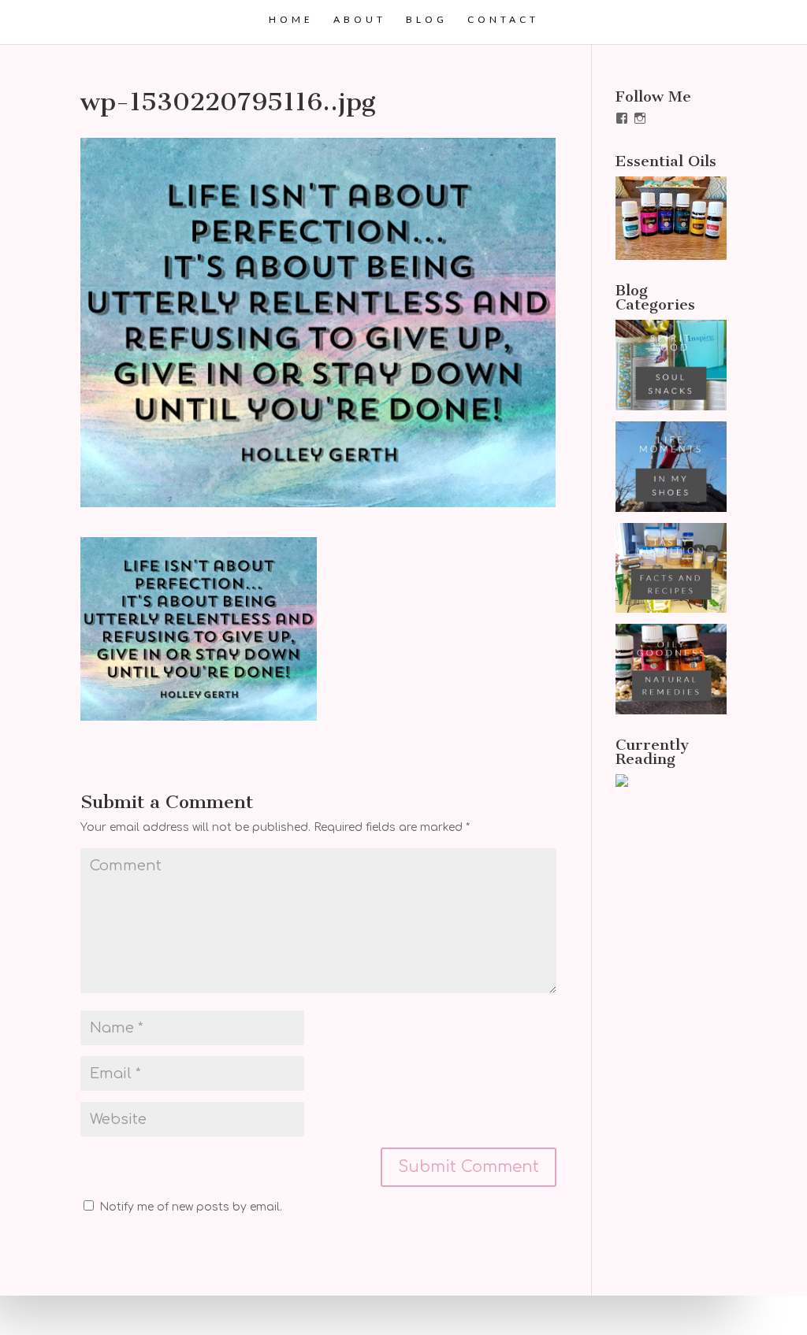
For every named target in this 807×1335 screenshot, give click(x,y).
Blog (427, 19)
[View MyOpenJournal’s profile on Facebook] (621, 118)
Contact (503, 19)
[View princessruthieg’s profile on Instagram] (640, 118)
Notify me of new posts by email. (190, 1207)
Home (291, 19)
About (359, 19)
